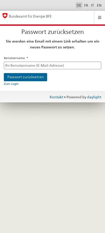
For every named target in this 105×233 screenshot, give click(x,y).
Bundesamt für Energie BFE (30, 16)
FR (86, 5)
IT (92, 5)
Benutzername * (16, 58)
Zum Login (11, 84)
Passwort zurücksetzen (25, 77)
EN (99, 5)
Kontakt (57, 97)
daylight (94, 97)
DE (79, 5)
